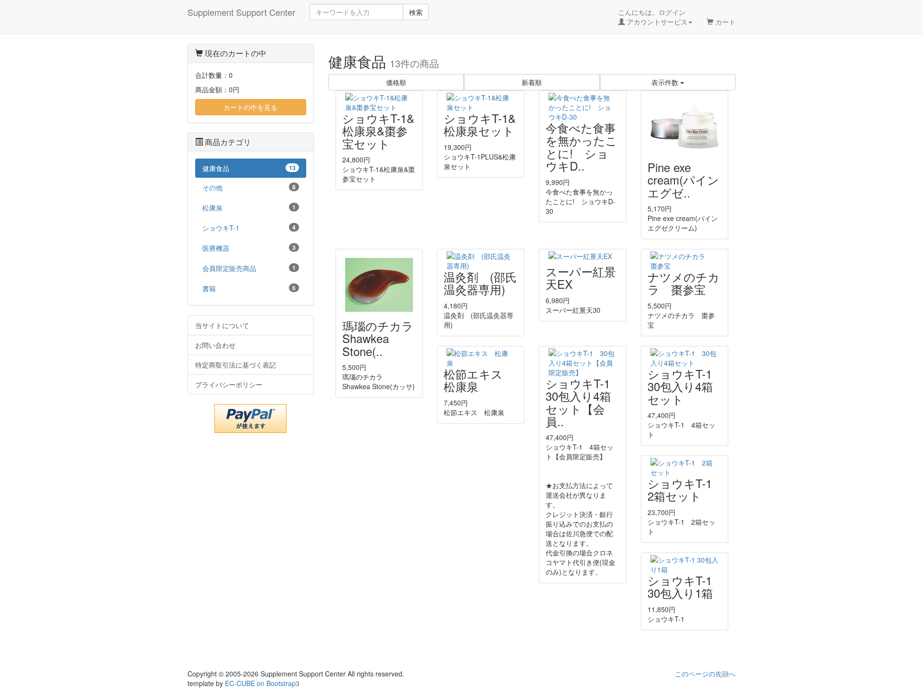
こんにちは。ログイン (652, 16)
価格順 (396, 82)
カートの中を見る (250, 107)
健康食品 (249, 168)
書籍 (249, 288)
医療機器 (249, 248)
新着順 (532, 82)
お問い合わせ (215, 345)
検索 (416, 12)
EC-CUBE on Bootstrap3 (262, 683)
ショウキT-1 (249, 228)
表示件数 (665, 82)
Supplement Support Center (241, 12)
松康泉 (249, 207)
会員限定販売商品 (249, 268)
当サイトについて (222, 325)
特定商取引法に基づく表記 (235, 364)
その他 (249, 187)
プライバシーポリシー (228, 384)
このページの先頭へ (705, 673)
